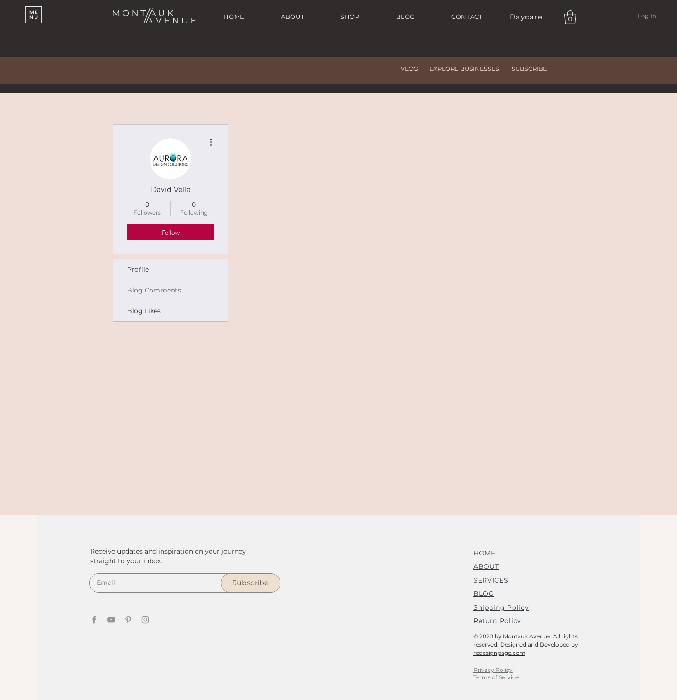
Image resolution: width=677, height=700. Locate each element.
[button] (33, 14)
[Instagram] (145, 619)
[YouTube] (111, 619)
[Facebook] (94, 619)
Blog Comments (154, 290)
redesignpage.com (499, 652)
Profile (138, 269)
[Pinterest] (128, 619)
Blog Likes (144, 311)
